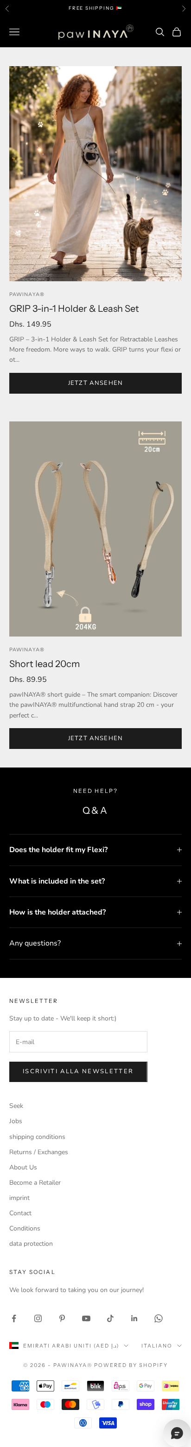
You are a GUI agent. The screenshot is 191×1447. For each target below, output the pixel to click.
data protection (31, 1243)
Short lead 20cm (44, 663)
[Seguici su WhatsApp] (158, 1318)
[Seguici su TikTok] (110, 1318)
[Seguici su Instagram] (38, 1318)
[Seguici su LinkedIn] (134, 1318)
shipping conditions (37, 1136)
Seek (16, 1105)
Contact (20, 1213)
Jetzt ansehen (95, 383)
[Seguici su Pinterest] (62, 1318)
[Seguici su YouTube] (86, 1318)
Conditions (24, 1228)
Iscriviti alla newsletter (78, 1071)
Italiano (156, 1345)
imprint (19, 1197)
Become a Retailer (35, 1182)
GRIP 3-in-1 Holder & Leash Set (74, 308)
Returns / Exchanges (38, 1152)
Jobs (15, 1121)
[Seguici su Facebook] (14, 1318)
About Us (23, 1167)
